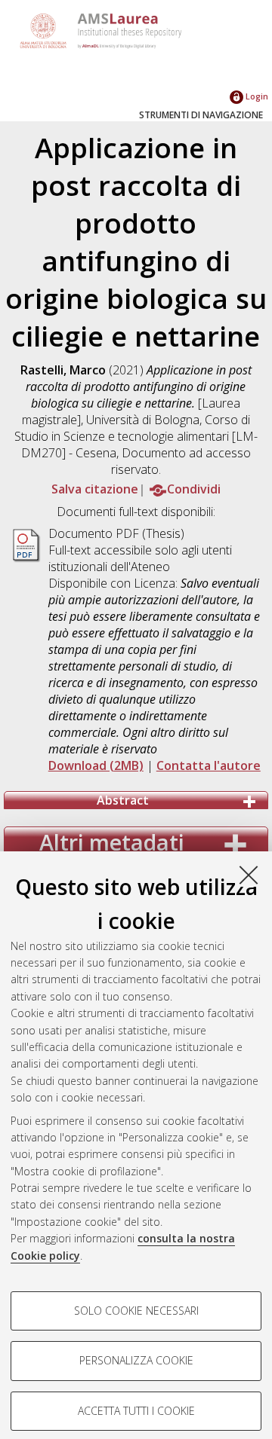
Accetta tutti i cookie (136, 1411)
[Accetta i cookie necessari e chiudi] (248, 875)
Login (255, 96)
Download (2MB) (96, 765)
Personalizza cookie (136, 1360)
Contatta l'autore (208, 765)
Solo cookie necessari (136, 1310)
